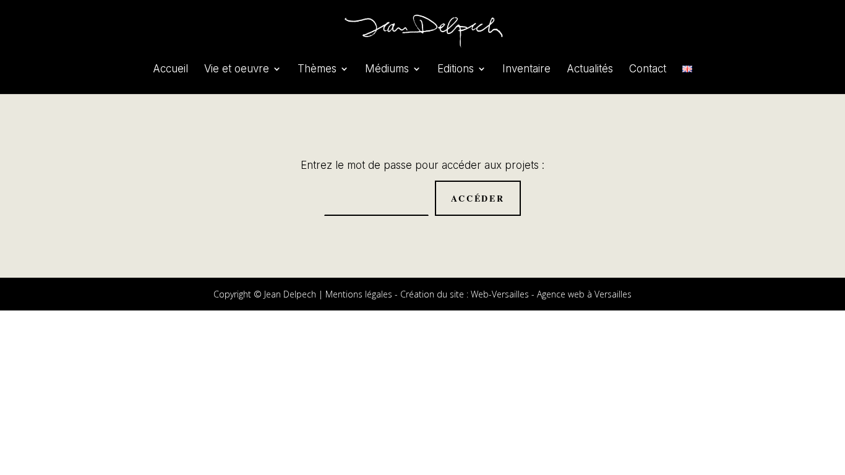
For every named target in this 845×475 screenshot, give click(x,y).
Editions (455, 69)
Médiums (387, 69)
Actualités (590, 69)
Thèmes (317, 69)
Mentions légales (358, 294)
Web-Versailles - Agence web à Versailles (551, 294)
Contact (647, 69)
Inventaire (526, 69)
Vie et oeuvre (236, 69)
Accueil (170, 69)
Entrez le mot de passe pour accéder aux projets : (422, 165)
